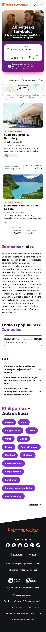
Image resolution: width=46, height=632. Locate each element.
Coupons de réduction (16, 607)
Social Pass (32, 570)
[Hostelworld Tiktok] (38, 545)
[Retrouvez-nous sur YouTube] (26, 545)
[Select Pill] (35, 4)
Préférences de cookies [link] (23, 620)
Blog (8, 564)
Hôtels (37, 564)
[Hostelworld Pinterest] (32, 545)
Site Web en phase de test (17, 613)
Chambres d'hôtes (17, 570)
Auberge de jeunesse (13, 131)
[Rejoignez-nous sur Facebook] (8, 545)
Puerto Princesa (29, 447)
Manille (9, 422)
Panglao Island (13, 471)
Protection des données (23, 595)
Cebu (24, 422)
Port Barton (11, 480)
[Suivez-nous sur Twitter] (14, 545)
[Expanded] (6, 80)
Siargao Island (12, 430)
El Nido (23, 438)
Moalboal (10, 455)
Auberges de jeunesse (22, 564)
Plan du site (36, 613)
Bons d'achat (33, 607)
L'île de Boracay (13, 496)
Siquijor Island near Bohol (18, 488)
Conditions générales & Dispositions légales (23, 601)
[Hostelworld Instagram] (20, 545)
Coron (31, 430)
